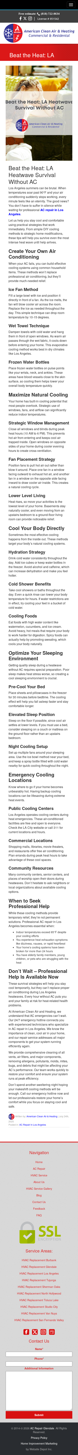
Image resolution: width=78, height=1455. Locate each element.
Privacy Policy (39, 1438)
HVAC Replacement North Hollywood (39, 1293)
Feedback (39, 1208)
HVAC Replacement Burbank (39, 1260)
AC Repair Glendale (42, 1428)
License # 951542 (48, 19)
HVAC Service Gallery (39, 1188)
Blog (39, 1195)
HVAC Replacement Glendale (39, 1267)
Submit (39, 1415)
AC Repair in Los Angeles (32, 1124)
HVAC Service (39, 1175)
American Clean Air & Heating (42, 1116)
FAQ (39, 1215)
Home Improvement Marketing (39, 1443)
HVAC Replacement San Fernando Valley (39, 1320)
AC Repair (39, 1169)
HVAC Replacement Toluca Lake (39, 1300)
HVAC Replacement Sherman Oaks (39, 1287)
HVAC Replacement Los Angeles (39, 1273)
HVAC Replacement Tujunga (39, 1280)
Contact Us (39, 1202)
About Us (39, 1182)
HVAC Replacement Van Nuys (39, 1313)
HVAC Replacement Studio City (39, 1307)
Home (39, 1162)
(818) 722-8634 (50, 13)
